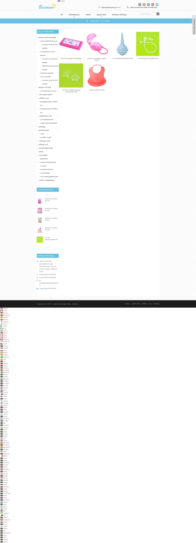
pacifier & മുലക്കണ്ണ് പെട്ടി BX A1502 (96, 59)
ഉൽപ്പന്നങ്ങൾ (94, 21)
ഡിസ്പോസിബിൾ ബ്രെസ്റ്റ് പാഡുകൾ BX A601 (71, 91)
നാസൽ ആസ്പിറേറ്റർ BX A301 (122, 58)
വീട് (87, 21)
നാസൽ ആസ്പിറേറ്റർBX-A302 (148, 58)
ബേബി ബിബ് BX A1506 (97, 90)
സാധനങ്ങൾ (105, 21)
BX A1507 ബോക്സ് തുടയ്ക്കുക (71, 58)
